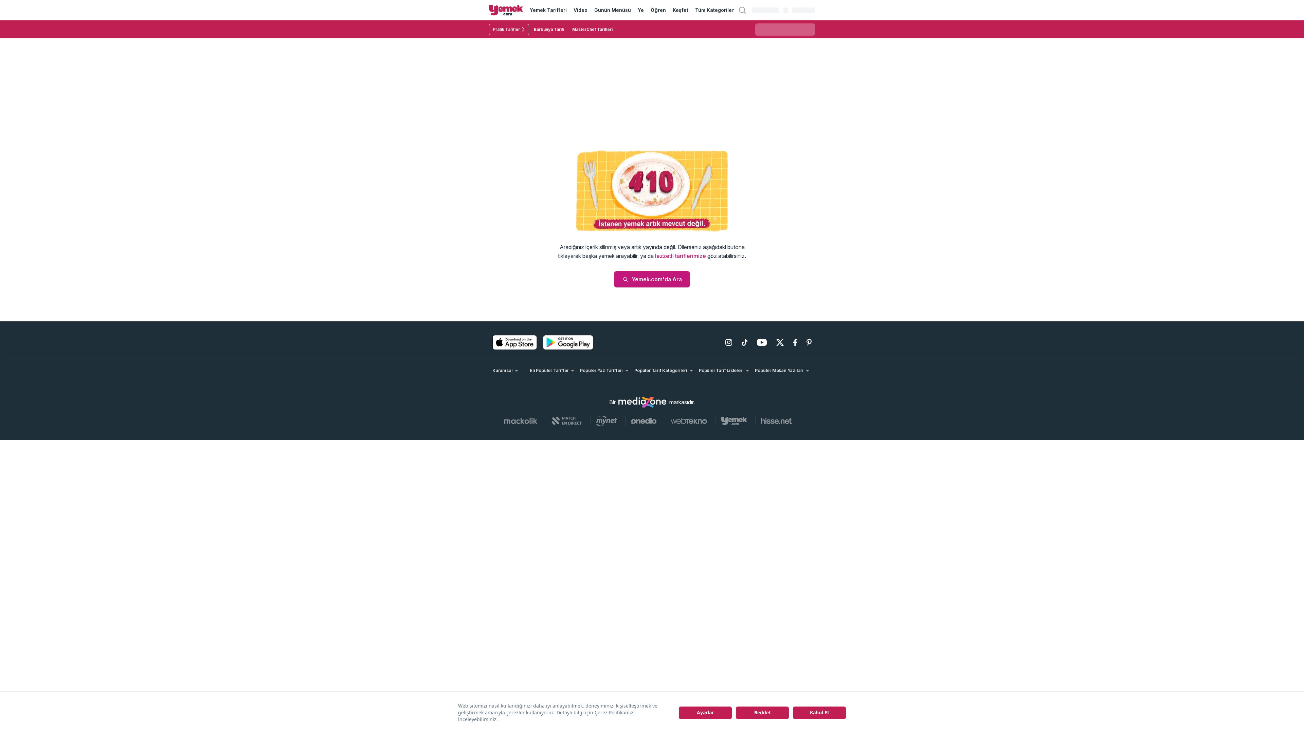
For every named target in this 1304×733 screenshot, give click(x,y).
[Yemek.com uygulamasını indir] (514, 342)
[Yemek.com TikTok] (744, 342)
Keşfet (680, 10)
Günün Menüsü (612, 10)
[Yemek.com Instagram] (728, 342)
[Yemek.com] (506, 10)
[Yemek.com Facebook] (795, 342)
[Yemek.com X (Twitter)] (780, 342)
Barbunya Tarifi (549, 29)
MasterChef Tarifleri (592, 29)
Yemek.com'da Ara (657, 279)
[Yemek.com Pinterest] (809, 342)
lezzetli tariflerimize (680, 255)
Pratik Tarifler (506, 29)
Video (580, 10)
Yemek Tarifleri (548, 10)
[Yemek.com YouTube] (762, 342)
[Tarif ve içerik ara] (742, 10)
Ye (641, 10)
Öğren (658, 10)
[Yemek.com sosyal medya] (642, 402)
